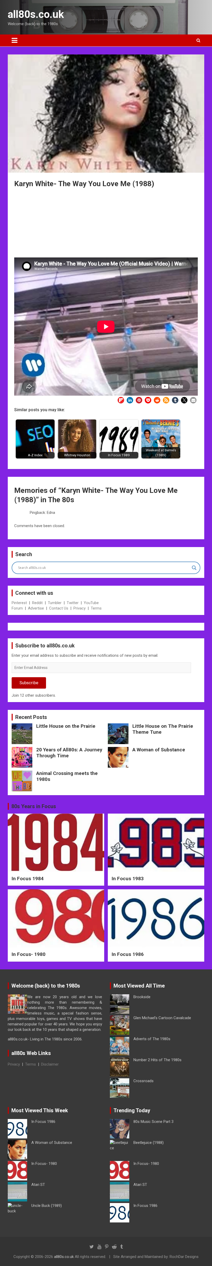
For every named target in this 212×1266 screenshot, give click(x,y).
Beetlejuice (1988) (148, 1142)
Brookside (141, 997)
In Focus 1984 (28, 879)
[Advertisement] (106, 223)
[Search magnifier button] (194, 567)
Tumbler (55, 602)
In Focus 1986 (128, 954)
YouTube (91, 602)
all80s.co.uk (36, 14)
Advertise (36, 608)
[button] (121, 400)
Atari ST (38, 1184)
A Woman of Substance (158, 750)
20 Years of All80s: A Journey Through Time (69, 753)
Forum (17, 608)
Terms (96, 608)
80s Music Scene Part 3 (153, 1121)
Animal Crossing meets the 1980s (67, 776)
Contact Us (58, 608)
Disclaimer (50, 1064)
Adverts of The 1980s (151, 1039)
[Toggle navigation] (14, 40)
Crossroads (143, 1081)
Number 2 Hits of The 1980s (157, 1060)
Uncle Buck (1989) (46, 1205)
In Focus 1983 (128, 879)
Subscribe (28, 682)
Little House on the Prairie (65, 726)
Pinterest (19, 602)
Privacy (79, 608)
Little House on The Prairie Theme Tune (162, 729)
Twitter (73, 602)
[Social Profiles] (91, 1246)
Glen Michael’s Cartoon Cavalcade (162, 1018)
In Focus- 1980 (29, 954)
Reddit (37, 602)
